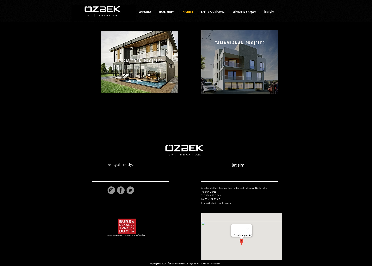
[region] (139, 62)
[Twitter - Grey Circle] (130, 190)
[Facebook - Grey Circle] (121, 190)
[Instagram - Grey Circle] (111, 190)
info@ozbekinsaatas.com (217, 203)
